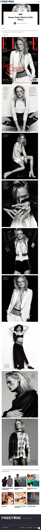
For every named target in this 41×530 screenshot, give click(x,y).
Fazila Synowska (23, 23)
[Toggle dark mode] (39, 528)
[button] (36, 1)
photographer (6, 32)
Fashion (20, 14)
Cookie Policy (22, 527)
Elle (34, 30)
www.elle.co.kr (5, 34)
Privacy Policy (29, 527)
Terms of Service (36, 527)
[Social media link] (24, 518)
